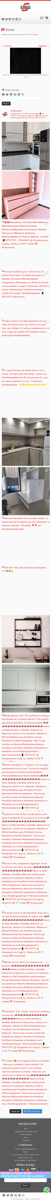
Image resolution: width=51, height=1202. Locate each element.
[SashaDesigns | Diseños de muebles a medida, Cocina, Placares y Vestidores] (25, 7)
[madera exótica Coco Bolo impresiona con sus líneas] (26, 343)
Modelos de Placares (26, 1134)
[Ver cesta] (47, 17)
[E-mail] (3, 19)
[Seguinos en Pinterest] (17, 19)
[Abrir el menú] (42, 18)
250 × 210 (29, 34)
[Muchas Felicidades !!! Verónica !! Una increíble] (26, 787)
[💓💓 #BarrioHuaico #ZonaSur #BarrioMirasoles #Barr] (26, 245)
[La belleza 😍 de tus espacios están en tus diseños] (26, 1083)
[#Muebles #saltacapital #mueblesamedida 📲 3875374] (26, 195)
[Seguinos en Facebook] (10, 19)
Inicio (26, 1128)
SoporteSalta (36, 1199)
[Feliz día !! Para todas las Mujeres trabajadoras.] (26, 590)
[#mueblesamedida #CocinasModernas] (26, 146)
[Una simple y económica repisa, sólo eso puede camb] (26, 639)
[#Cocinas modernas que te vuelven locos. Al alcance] (26, 294)
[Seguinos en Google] (13, 19)
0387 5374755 (32, 1160)
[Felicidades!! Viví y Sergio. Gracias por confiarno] (26, 1034)
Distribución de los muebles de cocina (26, 1131)
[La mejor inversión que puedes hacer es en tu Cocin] (26, 392)
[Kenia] (25, 60)
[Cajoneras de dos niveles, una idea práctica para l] (26, 836)
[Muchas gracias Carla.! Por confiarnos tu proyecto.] (26, 738)
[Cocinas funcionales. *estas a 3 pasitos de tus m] (26, 442)
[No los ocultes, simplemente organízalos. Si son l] (26, 886)
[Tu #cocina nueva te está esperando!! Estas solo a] (26, 935)
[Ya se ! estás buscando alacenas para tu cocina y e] (26, 688)
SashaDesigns (20, 1199)
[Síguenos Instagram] (20, 19)
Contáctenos (25, 1140)
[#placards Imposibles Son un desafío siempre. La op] (26, 540)
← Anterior (6, 46)
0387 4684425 (21, 1160)
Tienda (26, 1137)
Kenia (36, 34)
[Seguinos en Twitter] (7, 19)
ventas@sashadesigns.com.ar (28, 1149)
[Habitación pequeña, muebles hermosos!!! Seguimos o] (26, 491)
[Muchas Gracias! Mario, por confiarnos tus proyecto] (26, 984)
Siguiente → (44, 46)
